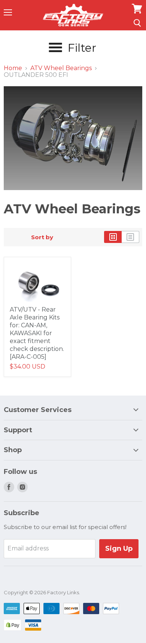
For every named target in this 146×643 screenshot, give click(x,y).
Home (13, 68)
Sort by (42, 237)
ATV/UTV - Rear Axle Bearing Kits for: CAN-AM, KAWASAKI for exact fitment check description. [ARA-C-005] (37, 333)
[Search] (137, 22)
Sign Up (119, 548)
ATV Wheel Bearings (61, 68)
